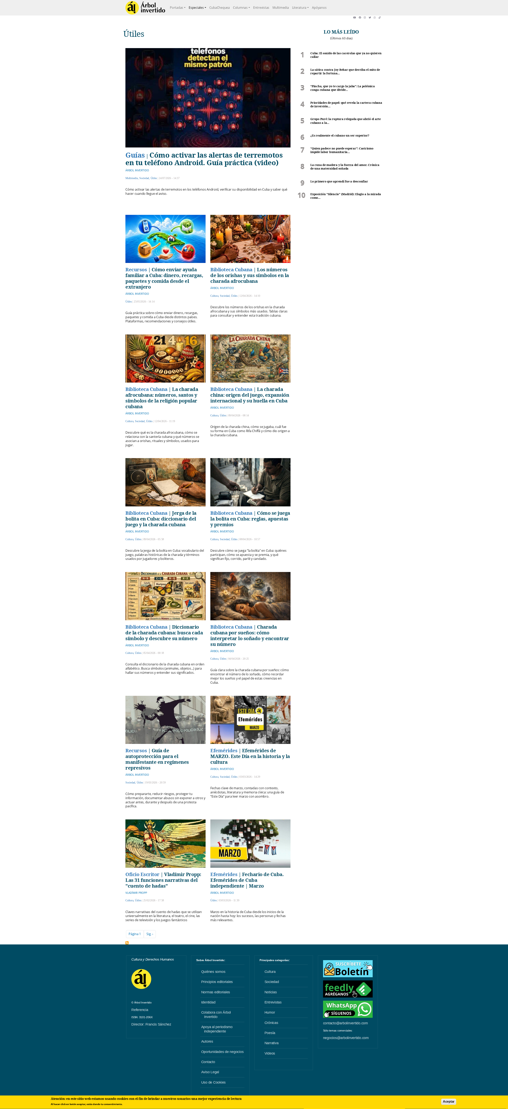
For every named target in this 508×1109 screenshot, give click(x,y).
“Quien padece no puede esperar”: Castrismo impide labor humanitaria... (341, 150)
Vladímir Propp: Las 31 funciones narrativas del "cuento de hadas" (163, 880)
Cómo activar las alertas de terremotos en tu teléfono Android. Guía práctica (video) (204, 158)
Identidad (208, 1002)
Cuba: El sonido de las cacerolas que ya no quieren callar (346, 55)
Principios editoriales (217, 982)
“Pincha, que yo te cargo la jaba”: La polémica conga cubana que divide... (342, 88)
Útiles (154, 178)
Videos (270, 1053)
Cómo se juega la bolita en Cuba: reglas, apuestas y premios (250, 519)
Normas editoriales (215, 992)
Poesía (270, 1033)
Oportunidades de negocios (222, 1052)
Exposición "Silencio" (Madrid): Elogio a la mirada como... (345, 196)
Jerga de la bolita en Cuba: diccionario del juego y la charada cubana (160, 519)
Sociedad (144, 178)
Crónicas (271, 1023)
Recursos (136, 269)
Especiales (196, 7)
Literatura (299, 7)
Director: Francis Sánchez (151, 1024)
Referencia (139, 1010)
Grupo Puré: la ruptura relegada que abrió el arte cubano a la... (345, 121)
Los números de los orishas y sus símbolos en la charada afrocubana (249, 275)
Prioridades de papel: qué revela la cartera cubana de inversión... (346, 104)
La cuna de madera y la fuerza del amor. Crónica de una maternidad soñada (344, 167)
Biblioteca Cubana (231, 269)
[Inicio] (145, 8)
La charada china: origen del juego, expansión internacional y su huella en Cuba (249, 395)
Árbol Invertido (137, 170)
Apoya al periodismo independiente (217, 1029)
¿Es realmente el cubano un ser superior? (339, 135)
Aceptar (448, 1101)
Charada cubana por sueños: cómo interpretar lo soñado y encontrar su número (249, 635)
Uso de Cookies (213, 1082)
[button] (356, 17)
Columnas (240, 7)
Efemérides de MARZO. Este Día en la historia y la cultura (250, 756)
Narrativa (272, 1043)
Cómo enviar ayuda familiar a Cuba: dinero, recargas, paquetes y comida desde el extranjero (164, 278)
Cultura (214, 295)
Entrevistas (261, 7)
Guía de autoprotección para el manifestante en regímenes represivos (157, 759)
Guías (135, 155)
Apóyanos (319, 7)
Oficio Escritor (142, 874)
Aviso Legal (210, 1072)
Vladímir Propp (136, 893)
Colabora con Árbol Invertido (216, 1014)
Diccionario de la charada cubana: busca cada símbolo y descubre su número (164, 632)
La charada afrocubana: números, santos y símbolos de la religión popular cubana (161, 398)
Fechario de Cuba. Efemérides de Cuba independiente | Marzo (247, 880)
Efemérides (223, 750)
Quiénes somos (213, 972)
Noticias (271, 992)
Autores (207, 1041)
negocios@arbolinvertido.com (346, 1038)
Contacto (208, 1062)
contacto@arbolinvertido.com (345, 1023)
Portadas (176, 7)
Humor (270, 1012)
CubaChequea (219, 7)
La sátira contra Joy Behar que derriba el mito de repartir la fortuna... (345, 71)
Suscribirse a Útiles (127, 942)
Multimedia (280, 7)
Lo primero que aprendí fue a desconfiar (339, 181)
